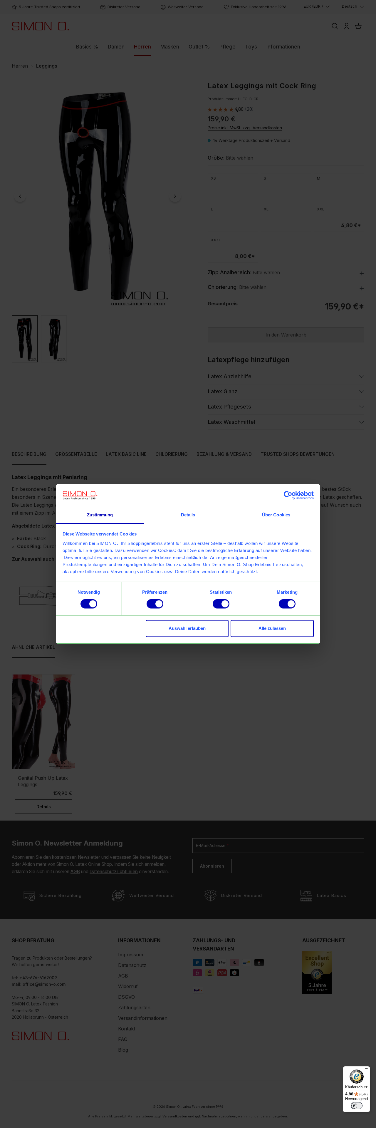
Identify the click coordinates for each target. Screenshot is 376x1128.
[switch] (155, 604)
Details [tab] (188, 514)
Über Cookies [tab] (276, 514)
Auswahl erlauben (187, 628)
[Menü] (366, 1069)
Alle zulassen (272, 628)
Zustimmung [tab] (100, 514)
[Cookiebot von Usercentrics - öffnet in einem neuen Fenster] (288, 495)
